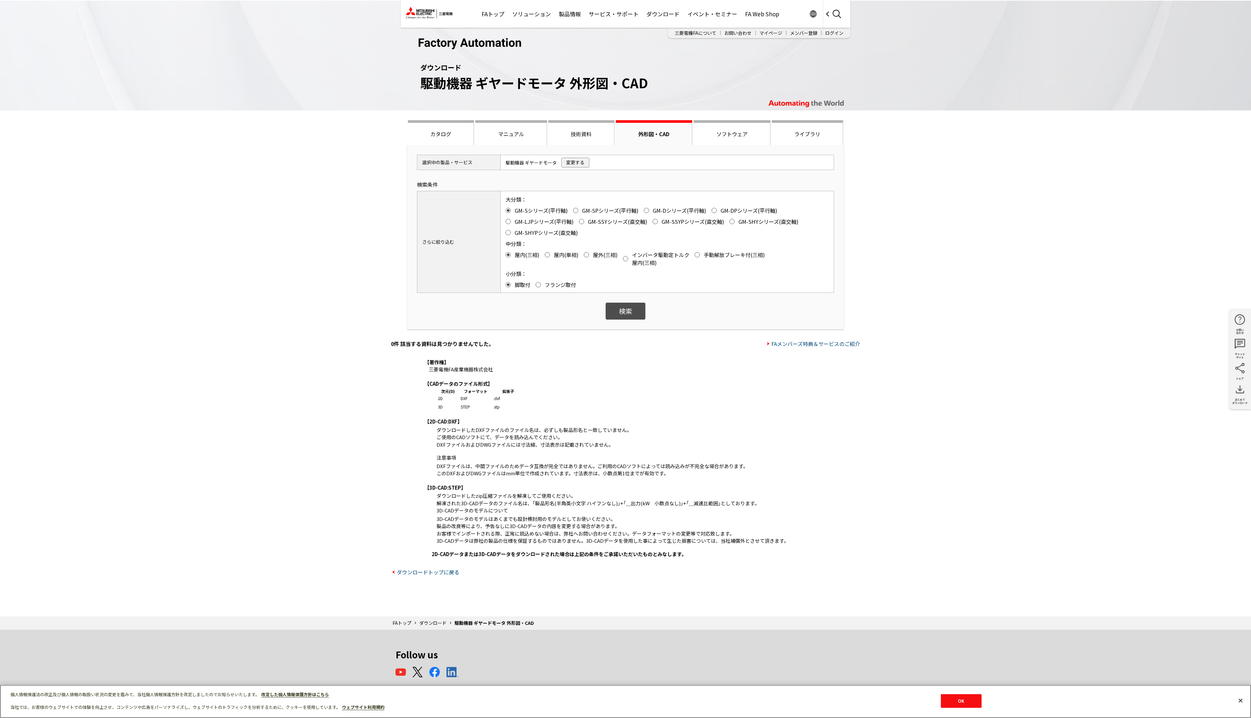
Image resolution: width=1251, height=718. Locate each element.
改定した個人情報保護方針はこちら (295, 694)
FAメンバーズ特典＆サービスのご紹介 (815, 344)
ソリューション (531, 14)
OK (961, 701)
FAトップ (493, 14)
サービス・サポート (614, 14)
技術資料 (581, 134)
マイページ (770, 33)
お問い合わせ (738, 33)
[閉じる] (1240, 701)
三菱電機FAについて (695, 33)
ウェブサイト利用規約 (363, 707)
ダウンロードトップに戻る (428, 572)
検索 (625, 311)
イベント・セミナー (712, 14)
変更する (575, 162)
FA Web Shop (762, 14)
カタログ (440, 134)
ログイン (834, 33)
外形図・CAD (653, 134)
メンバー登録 (803, 33)
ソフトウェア (732, 134)
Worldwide (813, 14)
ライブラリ (807, 134)
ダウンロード (663, 14)
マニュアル (511, 134)
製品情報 (570, 14)
